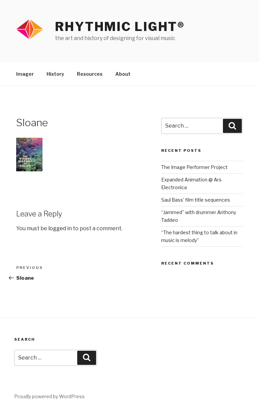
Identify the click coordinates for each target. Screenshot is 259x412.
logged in (60, 228)
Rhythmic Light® (120, 26)
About (123, 74)
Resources (90, 74)
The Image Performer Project (194, 167)
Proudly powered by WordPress (49, 396)
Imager (25, 74)
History (55, 74)
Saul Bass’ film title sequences (195, 200)
